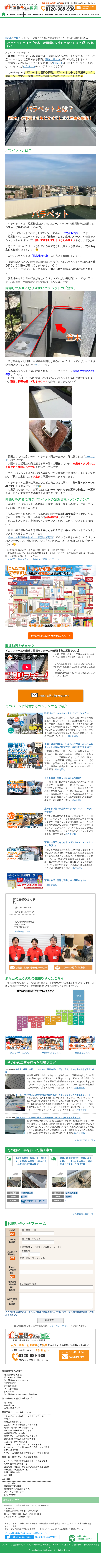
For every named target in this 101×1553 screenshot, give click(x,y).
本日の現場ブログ (75, 14)
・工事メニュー (9, 1419)
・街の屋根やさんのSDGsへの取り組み (19, 1394)
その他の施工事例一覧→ (84, 1214)
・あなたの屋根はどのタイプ (15, 1464)
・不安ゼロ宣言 (9, 1383)
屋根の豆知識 (48, 14)
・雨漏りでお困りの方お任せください (19, 1427)
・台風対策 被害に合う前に (14, 1433)
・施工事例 (7, 1402)
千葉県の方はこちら (51, 1053)
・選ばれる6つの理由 (11, 1377)
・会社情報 (7, 1475)
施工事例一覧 (11, 14)
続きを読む (73, 736)
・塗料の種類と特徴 (11, 1472)
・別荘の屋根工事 (10, 1450)
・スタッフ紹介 (9, 1483)
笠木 (37, 364)
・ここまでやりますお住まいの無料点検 (19, 1425)
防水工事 (58, 62)
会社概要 (20, 14)
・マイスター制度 (10, 1389)
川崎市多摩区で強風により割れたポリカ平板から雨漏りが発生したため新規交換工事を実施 (31, 1161)
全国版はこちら (82, 1053)
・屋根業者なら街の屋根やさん (16, 1489)
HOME (8, 38)
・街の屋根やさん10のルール (15, 1380)
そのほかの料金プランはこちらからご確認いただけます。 (34, 559)
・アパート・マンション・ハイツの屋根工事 (21, 1444)
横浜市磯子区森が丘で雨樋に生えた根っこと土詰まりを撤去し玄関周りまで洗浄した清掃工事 (76, 1161)
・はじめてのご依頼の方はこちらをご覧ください (23, 1416)
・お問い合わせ (9, 1494)
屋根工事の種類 (38, 14)
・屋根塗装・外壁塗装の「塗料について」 (20, 1469)
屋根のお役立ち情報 (61, 14)
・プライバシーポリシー (13, 1492)
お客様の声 (85, 14)
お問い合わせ (95, 14)
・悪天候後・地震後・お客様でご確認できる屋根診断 (25, 1467)
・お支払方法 (8, 1391)
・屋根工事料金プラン (12, 1422)
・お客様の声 (8, 1405)
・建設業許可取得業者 (12, 1486)
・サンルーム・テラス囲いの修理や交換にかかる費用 (25, 1447)
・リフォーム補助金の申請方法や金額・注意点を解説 (25, 1453)
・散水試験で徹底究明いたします (17, 1430)
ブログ (17, 38)
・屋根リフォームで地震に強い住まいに (19, 1436)
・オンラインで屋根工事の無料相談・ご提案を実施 (24, 1461)
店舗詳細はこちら (22, 931)
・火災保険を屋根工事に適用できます (19, 1439)
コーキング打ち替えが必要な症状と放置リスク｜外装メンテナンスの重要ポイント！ (52, 1095)
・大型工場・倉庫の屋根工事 (15, 1441)
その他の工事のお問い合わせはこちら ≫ (50, 636)
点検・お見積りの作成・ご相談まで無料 (30, 537)
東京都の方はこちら (19, 1053)
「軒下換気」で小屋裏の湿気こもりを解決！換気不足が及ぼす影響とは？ (47, 1117)
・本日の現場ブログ (11, 1408)
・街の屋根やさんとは (12, 1375)
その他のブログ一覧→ (85, 1140)
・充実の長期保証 (10, 1386)
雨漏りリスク (52, 59)
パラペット (29, 66)
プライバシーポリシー (59, 1326)
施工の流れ (27, 14)
